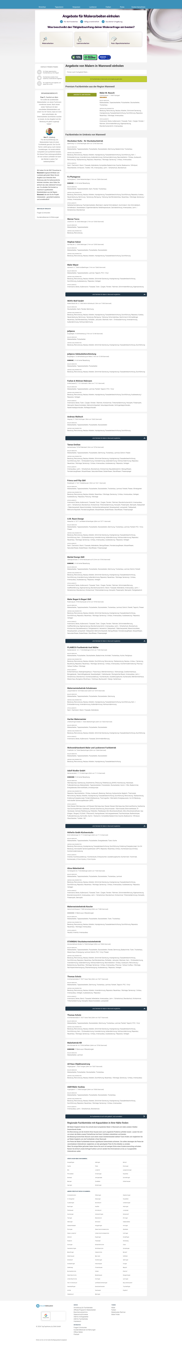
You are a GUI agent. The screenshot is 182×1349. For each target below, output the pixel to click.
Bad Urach (97, 1256)
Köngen (125, 1263)
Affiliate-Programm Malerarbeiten (85, 1310)
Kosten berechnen (138, 7)
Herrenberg (126, 1241)
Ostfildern (125, 1256)
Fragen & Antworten (43, 213)
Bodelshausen (98, 1275)
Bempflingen (70, 1252)
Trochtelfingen (126, 1286)
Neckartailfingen (71, 1286)
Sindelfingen (126, 1237)
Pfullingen (69, 1229)
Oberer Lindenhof (71, 1233)
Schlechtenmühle (99, 1244)
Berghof (125, 1267)
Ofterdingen (98, 1195)
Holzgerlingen (98, 1225)
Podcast (76, 1334)
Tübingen (69, 1218)
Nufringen (125, 1233)
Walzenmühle (98, 1252)
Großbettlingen (71, 1263)
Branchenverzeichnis (80, 1312)
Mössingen (98, 1199)
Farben (108, 7)
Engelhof (125, 1290)
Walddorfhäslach (71, 1225)
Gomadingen (126, 1248)
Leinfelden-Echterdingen (101, 1282)
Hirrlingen (125, 1225)
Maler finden (115, 1314)
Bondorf (125, 1252)
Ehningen (125, 1218)
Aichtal (69, 1290)
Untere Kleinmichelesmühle (102, 1233)
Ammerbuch (98, 1210)
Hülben (97, 1271)
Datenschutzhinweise (81, 1314)
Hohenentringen (99, 1214)
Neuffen (97, 1206)
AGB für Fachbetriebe (81, 1319)
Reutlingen (70, 1206)
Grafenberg (70, 1267)
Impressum (77, 1321)
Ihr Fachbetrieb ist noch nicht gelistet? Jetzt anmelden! (106, 1116)
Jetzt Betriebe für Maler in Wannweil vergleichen (106, 294)
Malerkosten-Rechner (118, 1312)
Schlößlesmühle (99, 1248)
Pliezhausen (70, 1210)
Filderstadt (97, 1241)
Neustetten (126, 1199)
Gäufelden (125, 1229)
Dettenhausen (70, 1256)
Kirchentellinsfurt (71, 1195)
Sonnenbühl (98, 1202)
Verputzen (76, 7)
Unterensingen (126, 1202)
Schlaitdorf (70, 1260)
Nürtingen (97, 1279)
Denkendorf (126, 1214)
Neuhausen (98, 1290)
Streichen (42, 7)
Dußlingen (70, 1244)
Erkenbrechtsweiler (100, 1286)
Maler (108, 1127)
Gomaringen (70, 1214)
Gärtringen (125, 1260)
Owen (124, 1244)
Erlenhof (125, 1271)
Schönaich (97, 1221)
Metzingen (70, 1221)
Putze (122, 7)
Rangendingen (126, 1275)
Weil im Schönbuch (72, 1282)
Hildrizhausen (98, 1263)
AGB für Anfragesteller (81, 1317)
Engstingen (98, 1237)
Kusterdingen (70, 1202)
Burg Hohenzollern (127, 1282)
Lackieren (93, 7)
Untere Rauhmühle (72, 1279)
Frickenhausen (98, 1267)
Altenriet (69, 1237)
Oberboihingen (126, 1195)
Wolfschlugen (98, 1260)
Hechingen (125, 1206)
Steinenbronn (98, 1218)
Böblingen (97, 1294)
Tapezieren (59, 7)
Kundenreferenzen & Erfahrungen (48, 217)
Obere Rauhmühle (71, 1275)
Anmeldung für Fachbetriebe (83, 1308)
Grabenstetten (126, 1221)
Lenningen (125, 1279)
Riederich (69, 1241)
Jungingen (125, 1210)
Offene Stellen (78, 1332)
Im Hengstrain (70, 1199)
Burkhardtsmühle (71, 1271)
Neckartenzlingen (71, 1248)
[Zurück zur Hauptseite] (53, 1306)
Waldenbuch (70, 1294)
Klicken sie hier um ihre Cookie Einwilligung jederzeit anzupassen (51, 1340)
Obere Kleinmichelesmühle (102, 1229)
